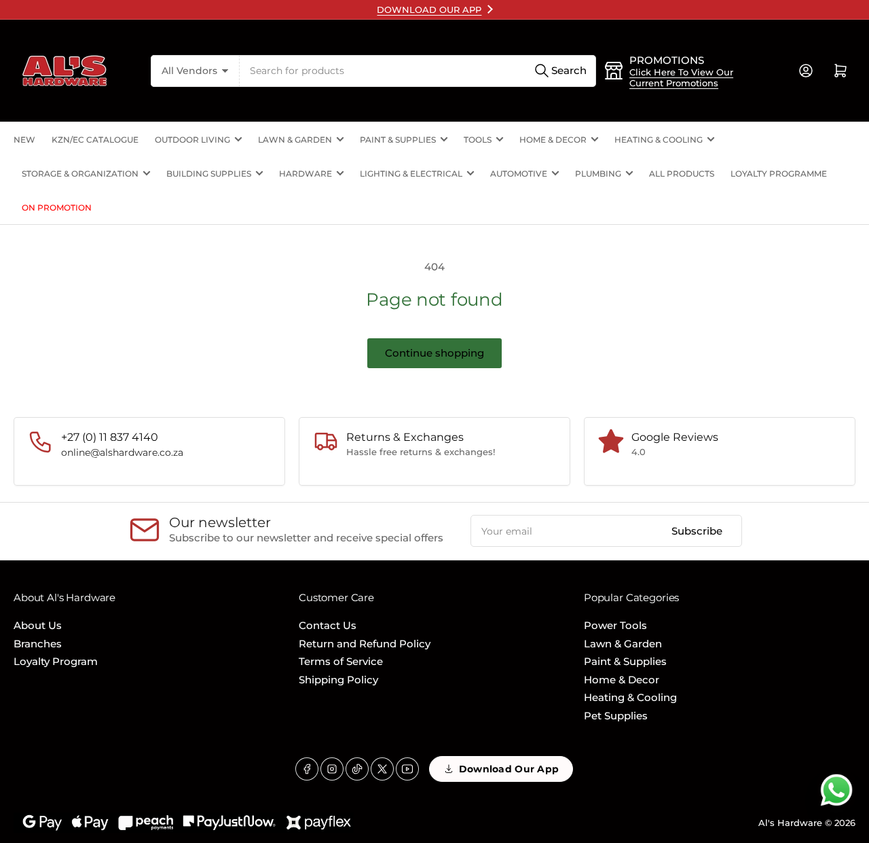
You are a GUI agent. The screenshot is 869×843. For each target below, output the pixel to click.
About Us (38, 625)
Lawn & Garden (295, 139)
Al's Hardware (790, 822)
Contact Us (327, 625)
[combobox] (418, 71)
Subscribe (696, 530)
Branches (38, 643)
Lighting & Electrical (411, 173)
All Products (681, 173)
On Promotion (57, 207)
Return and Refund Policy (364, 643)
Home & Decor (553, 139)
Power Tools (615, 625)
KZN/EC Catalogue (95, 139)
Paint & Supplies (398, 139)
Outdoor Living (192, 139)
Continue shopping (434, 352)
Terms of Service (341, 661)
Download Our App (509, 769)
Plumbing (598, 173)
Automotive (518, 173)
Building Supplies (208, 173)
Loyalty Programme (779, 173)
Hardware (305, 173)
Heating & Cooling (658, 139)
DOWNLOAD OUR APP (429, 9)
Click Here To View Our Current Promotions (681, 77)
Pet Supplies (616, 715)
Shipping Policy (338, 679)
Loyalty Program (56, 661)
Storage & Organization (80, 173)
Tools (478, 139)
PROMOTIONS (666, 60)
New (24, 139)
